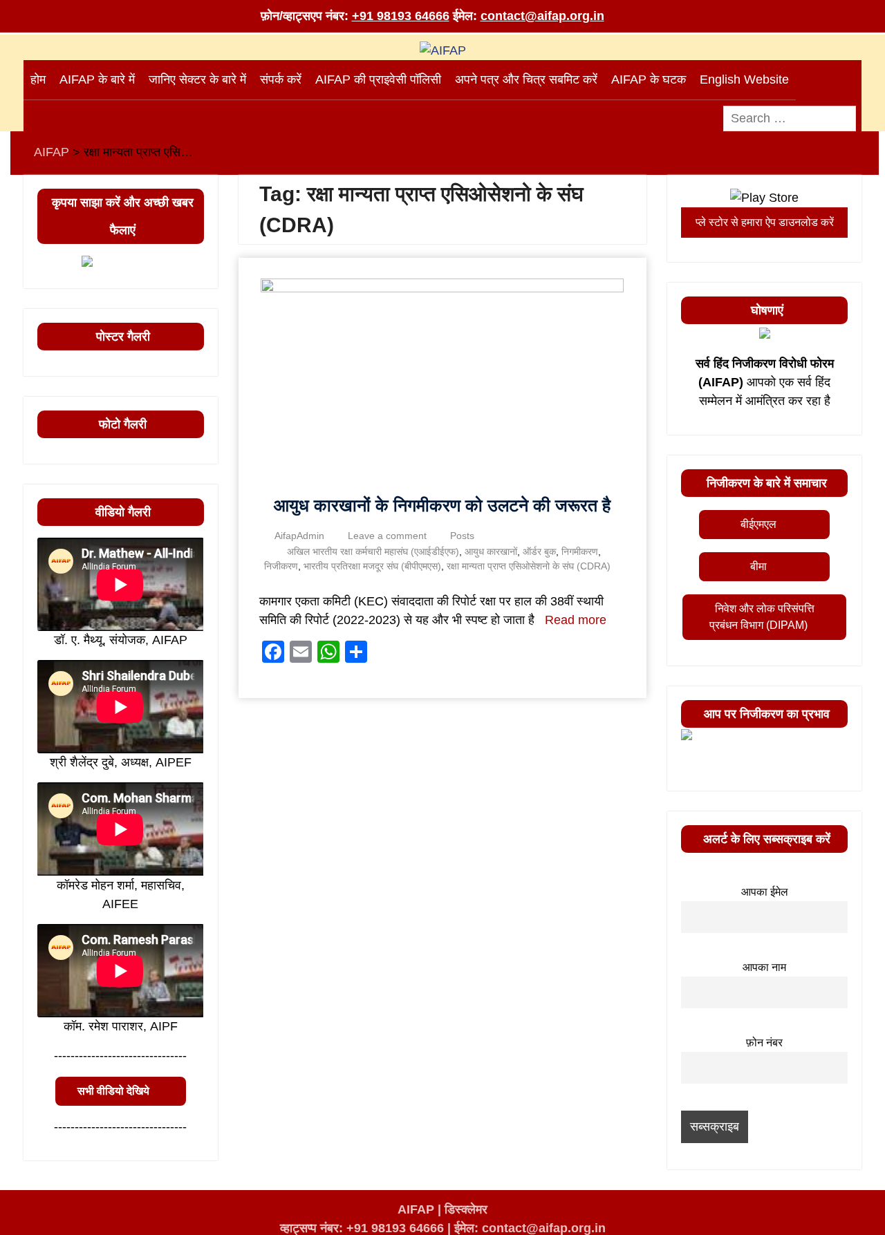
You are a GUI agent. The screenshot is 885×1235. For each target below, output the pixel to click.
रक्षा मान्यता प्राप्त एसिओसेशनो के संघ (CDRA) (529, 566)
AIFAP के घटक (648, 79)
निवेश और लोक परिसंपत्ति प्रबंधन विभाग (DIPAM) (761, 617)
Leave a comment (387, 535)
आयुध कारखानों (491, 551)
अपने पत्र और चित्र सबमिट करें (526, 79)
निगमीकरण (579, 551)
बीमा (758, 566)
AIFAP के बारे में (97, 79)
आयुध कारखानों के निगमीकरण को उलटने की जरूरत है (442, 505)
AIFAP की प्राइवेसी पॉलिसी (378, 79)
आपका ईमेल (764, 891)
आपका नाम (764, 967)
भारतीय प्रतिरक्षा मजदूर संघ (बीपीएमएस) (372, 566)
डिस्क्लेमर (466, 1209)
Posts (462, 535)
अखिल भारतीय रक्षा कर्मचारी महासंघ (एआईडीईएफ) (373, 551)
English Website (744, 79)
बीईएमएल (758, 524)
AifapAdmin (299, 535)
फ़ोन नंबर (764, 1042)
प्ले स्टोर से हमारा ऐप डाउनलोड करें (765, 222)
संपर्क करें (280, 79)
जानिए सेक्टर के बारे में (197, 79)
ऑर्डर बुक (539, 551)
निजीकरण (281, 566)
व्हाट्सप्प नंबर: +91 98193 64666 (362, 1228)
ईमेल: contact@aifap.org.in (530, 1228)
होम (38, 79)
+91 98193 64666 (400, 16)
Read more (575, 620)
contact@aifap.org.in (542, 16)
